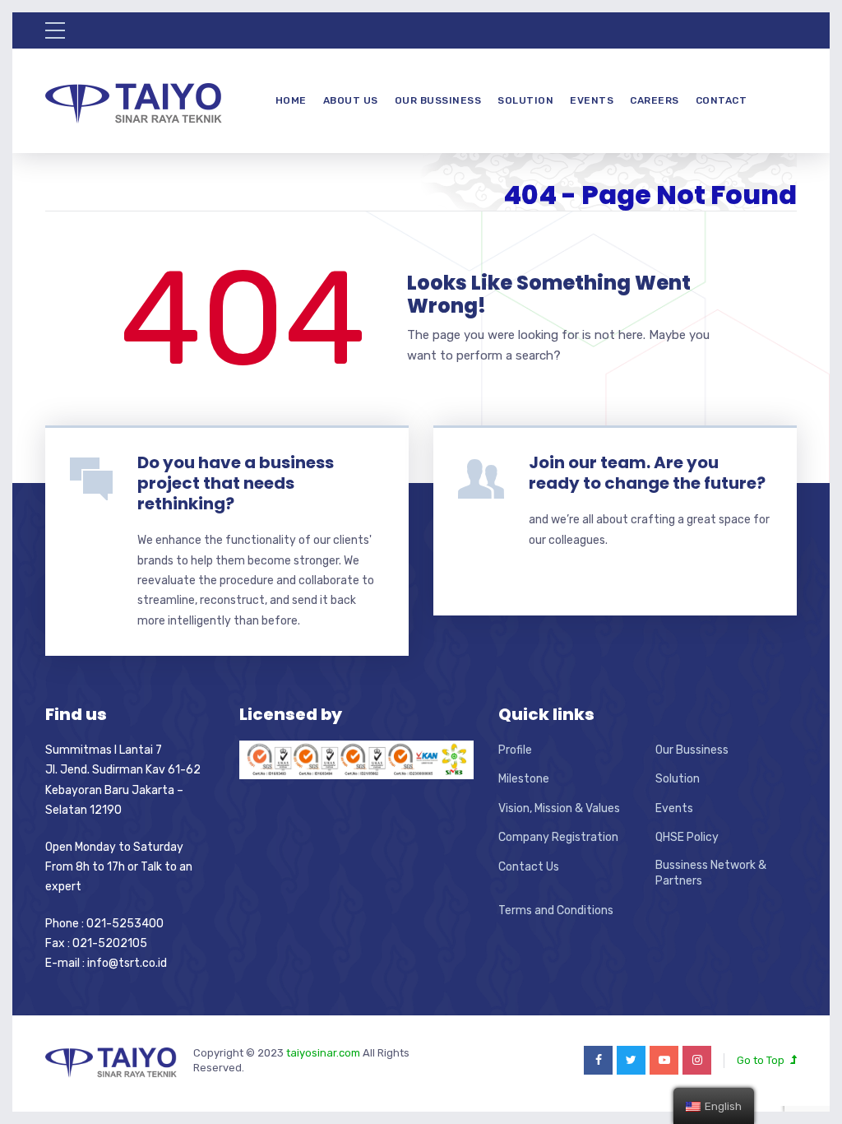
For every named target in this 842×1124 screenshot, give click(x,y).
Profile (515, 750)
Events (591, 100)
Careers (654, 100)
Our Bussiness (438, 100)
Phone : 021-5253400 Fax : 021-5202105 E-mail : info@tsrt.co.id (106, 944)
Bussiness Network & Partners (710, 873)
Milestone (523, 779)
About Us (350, 100)
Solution (525, 100)
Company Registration (558, 837)
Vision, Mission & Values (559, 808)
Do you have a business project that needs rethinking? (235, 483)
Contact (721, 100)
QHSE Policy (687, 837)
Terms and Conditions (555, 910)
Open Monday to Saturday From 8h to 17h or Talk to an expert (118, 867)
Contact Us (528, 867)
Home (291, 100)
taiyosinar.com (324, 1053)
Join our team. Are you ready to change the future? (647, 473)
